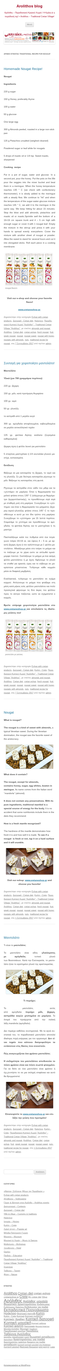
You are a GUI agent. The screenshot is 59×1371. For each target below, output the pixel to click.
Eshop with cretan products (16, 1195)
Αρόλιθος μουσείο (35, 1301)
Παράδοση (33, 1329)
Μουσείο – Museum (13, 1237)
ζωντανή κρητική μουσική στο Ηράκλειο (34, 1345)
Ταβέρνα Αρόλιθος (17, 1334)
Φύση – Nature (10, 1274)
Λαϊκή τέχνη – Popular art (15, 1229)
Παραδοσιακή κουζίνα (14, 1331)
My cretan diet (34, 1297)
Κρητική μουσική (17, 1323)
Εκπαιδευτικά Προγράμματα (26, 1310)
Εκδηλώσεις (43, 1304)
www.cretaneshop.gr (15, 609)
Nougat (9, 712)
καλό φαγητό (44, 1347)
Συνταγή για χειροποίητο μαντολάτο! (29, 363)
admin (48, 343)
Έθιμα (44, 1297)
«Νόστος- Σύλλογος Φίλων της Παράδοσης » (24, 1191)
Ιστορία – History (11, 1221)
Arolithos (8, 332)
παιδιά (52, 1347)
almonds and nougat (41, 328)
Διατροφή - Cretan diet (23, 321)
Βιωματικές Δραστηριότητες (20, 1304)
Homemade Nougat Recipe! (23, 69)
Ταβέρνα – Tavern (12, 1271)
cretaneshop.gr (11, 1297)
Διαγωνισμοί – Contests (15, 1206)
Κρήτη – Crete (10, 1225)
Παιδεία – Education (13, 1255)
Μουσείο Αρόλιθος (11, 1329)
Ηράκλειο (38, 321)
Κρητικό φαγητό (13, 1326)
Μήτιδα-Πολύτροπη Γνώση (16, 1233)
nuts (27, 340)
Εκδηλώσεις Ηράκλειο (14, 1307)
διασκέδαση (8, 1340)
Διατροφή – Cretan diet (14, 1210)
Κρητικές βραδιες (14, 1319)
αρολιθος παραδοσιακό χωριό (16, 1337)
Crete (24, 1296)
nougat (20, 336)
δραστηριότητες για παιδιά (29, 1339)
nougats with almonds (14, 340)
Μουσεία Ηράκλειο (42, 1326)
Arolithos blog (29, 6)
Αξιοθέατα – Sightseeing (15, 1199)
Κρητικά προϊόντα (33, 1316)
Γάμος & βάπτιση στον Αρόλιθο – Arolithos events (26, 1202)
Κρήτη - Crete (40, 670)
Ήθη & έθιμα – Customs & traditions (20, 1214)
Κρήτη (40, 1313)
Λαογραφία (29, 1326)
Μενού (29, 24)
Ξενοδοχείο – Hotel (12, 1248)
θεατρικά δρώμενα (29, 1347)
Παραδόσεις (32, 1331)
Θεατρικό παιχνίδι (26, 1313)
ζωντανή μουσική (11, 1347)
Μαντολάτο (11, 937)
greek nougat (10, 336)
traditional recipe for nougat (16, 1148)
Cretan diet (18, 332)
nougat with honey (46, 336)
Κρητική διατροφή (40, 1319)
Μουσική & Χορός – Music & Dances (20, 1240)
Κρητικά (20, 1316)
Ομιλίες (7, 1252)
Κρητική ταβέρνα (39, 1323)
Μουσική (24, 1329)
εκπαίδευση (10, 1344)
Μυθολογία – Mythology (15, 1244)
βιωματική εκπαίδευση (42, 1336)
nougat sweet (30, 336)
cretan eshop (30, 332)
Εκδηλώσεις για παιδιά (36, 1307)
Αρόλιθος (13, 1300)
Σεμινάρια (8, 1267)
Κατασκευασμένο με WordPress (17, 1365)
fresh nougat (43, 332)
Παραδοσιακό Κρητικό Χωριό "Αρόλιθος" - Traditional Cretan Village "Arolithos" (28, 325)
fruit (51, 332)
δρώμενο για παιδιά (36, 1342)
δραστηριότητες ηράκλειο (15, 1342)
